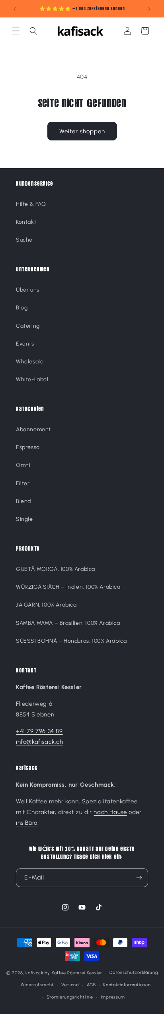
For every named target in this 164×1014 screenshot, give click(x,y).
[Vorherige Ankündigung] (14, 8)
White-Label (32, 379)
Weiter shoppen (82, 131)
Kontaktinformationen (126, 984)
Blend (23, 501)
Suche (24, 239)
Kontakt (26, 222)
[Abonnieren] (139, 877)
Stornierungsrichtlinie (70, 997)
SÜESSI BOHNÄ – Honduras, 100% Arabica (71, 641)
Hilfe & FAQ (31, 204)
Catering (28, 326)
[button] (16, 31)
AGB (91, 984)
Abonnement (33, 429)
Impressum (113, 997)
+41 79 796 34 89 (39, 731)
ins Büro (26, 822)
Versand (70, 984)
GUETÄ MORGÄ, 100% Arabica (55, 569)
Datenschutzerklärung (133, 972)
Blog (21, 307)
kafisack (34, 973)
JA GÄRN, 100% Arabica (46, 604)
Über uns (27, 289)
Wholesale (29, 361)
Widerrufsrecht (37, 984)
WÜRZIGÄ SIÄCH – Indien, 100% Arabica (68, 587)
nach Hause (110, 812)
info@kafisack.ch (39, 741)
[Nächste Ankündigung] (149, 8)
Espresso (28, 447)
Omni (23, 465)
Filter (23, 483)
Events (25, 343)
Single (24, 519)
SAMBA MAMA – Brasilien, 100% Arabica (68, 623)
